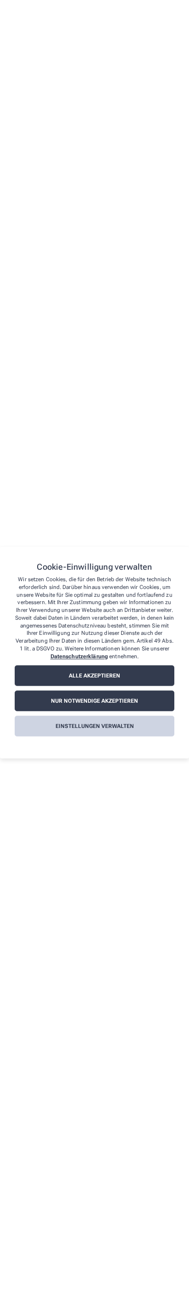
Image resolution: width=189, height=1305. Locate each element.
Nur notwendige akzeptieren (94, 701)
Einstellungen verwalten (95, 726)
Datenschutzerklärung (79, 656)
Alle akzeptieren (94, 675)
